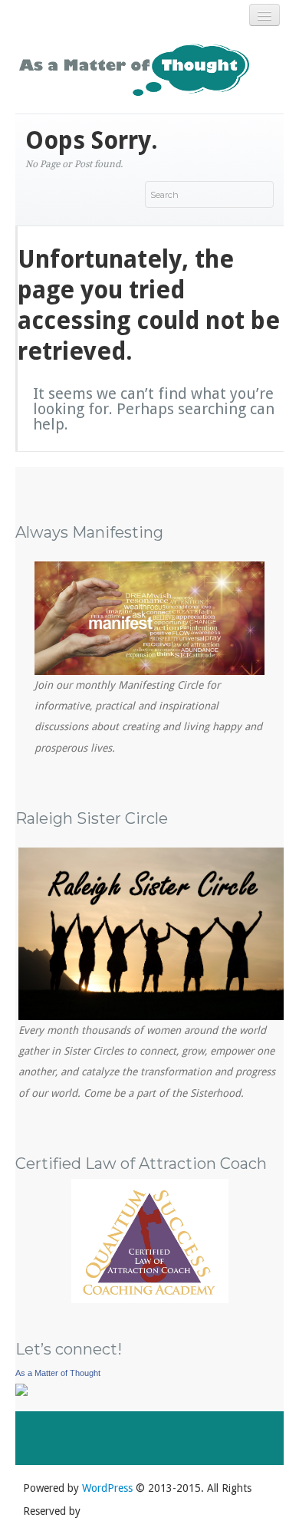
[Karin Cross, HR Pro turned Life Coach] (21, 1388)
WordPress (107, 1488)
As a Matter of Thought (57, 1373)
